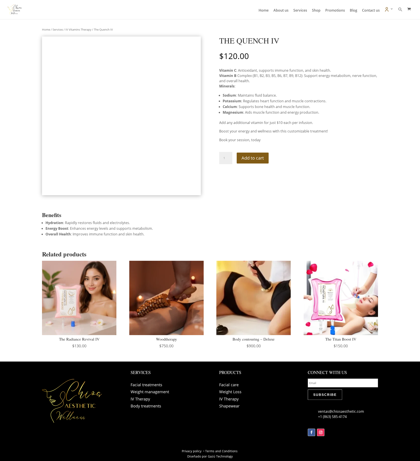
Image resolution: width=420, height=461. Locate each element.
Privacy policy (192, 451)
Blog (353, 11)
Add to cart (253, 158)
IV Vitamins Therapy (78, 29)
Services (300, 11)
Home (264, 11)
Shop (316, 11)
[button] (400, 13)
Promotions (335, 11)
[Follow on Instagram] (320, 432)
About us (281, 11)
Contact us (371, 11)
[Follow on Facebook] (311, 432)
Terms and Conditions (221, 451)
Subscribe (325, 395)
